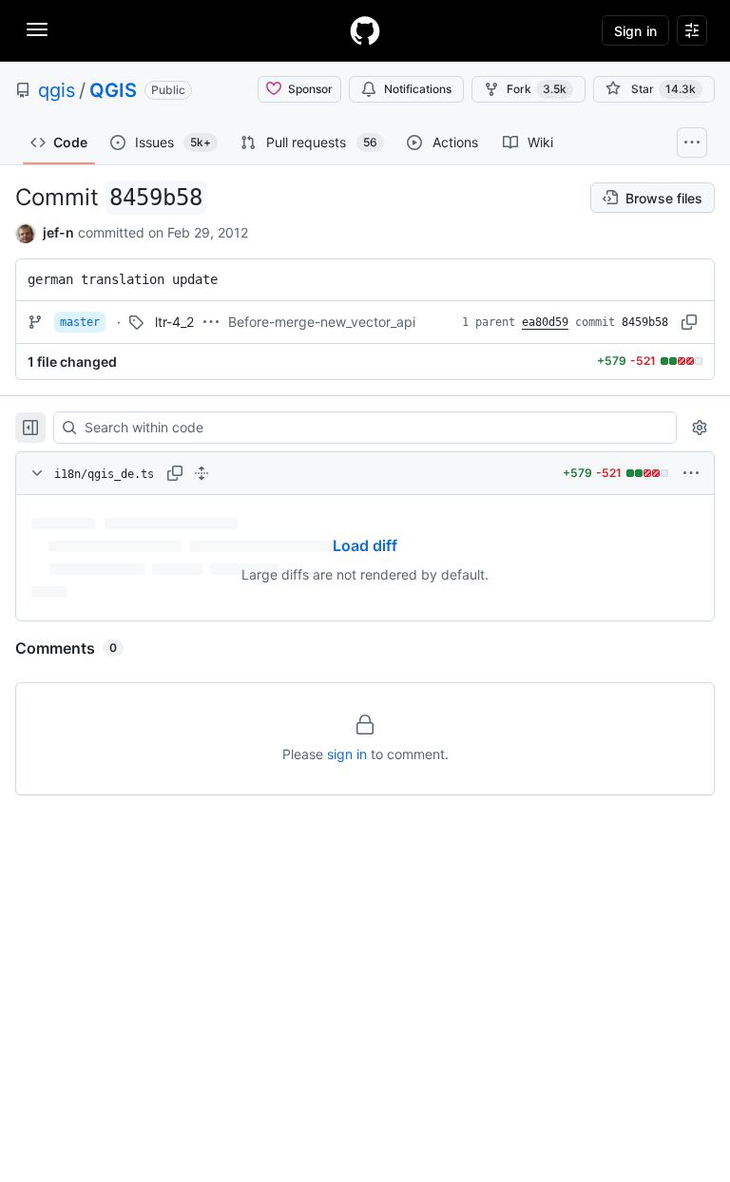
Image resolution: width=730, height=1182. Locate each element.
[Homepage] (365, 30)
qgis (56, 90)
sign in (347, 754)
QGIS (113, 90)
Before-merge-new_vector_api (321, 322)
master (80, 322)
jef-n (58, 232)
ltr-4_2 (174, 322)
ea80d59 (545, 322)
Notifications (417, 89)
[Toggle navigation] (37, 29)
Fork (537, 89)
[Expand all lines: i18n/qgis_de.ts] (201, 473)
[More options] (691, 473)
